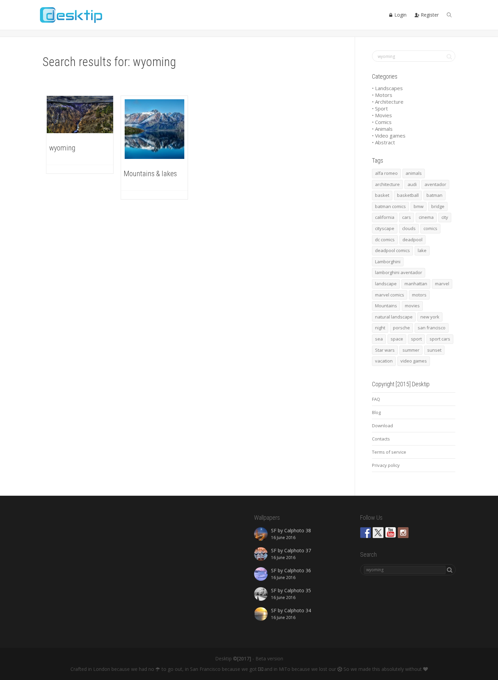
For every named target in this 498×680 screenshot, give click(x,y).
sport (416, 339)
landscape (386, 284)
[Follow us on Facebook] (365, 532)
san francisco (431, 328)
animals (414, 173)
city (444, 217)
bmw (418, 206)
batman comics (390, 206)
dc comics (385, 239)
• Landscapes (387, 88)
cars (406, 217)
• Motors (382, 94)
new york (429, 317)
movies (412, 306)
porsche (401, 328)
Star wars (385, 350)
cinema (426, 217)
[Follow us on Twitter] (378, 532)
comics (430, 228)
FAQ (376, 399)
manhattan (415, 284)
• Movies (382, 115)
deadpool (412, 239)
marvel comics (389, 295)
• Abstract (383, 142)
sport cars (440, 339)
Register (429, 15)
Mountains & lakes (150, 173)
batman (434, 195)
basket (382, 195)
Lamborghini (387, 262)
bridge (437, 206)
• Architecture (387, 101)
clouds (409, 228)
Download (382, 426)
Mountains (386, 306)
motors (419, 295)
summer (410, 350)
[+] (80, 114)
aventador (435, 184)
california (384, 217)
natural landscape (394, 317)
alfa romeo (386, 173)
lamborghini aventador (398, 272)
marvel (442, 284)
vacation (384, 361)
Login (400, 15)
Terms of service (389, 452)
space (397, 339)
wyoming (62, 148)
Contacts (381, 439)
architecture (387, 184)
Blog (376, 412)
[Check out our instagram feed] (403, 532)
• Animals (382, 128)
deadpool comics (392, 250)
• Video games (389, 135)
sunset (434, 350)
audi (412, 184)
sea (379, 339)
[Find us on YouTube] (390, 532)
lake (422, 250)
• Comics (382, 122)
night (380, 328)
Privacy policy (386, 465)
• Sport (380, 108)
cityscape (384, 228)
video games (413, 361)
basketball (408, 195)
